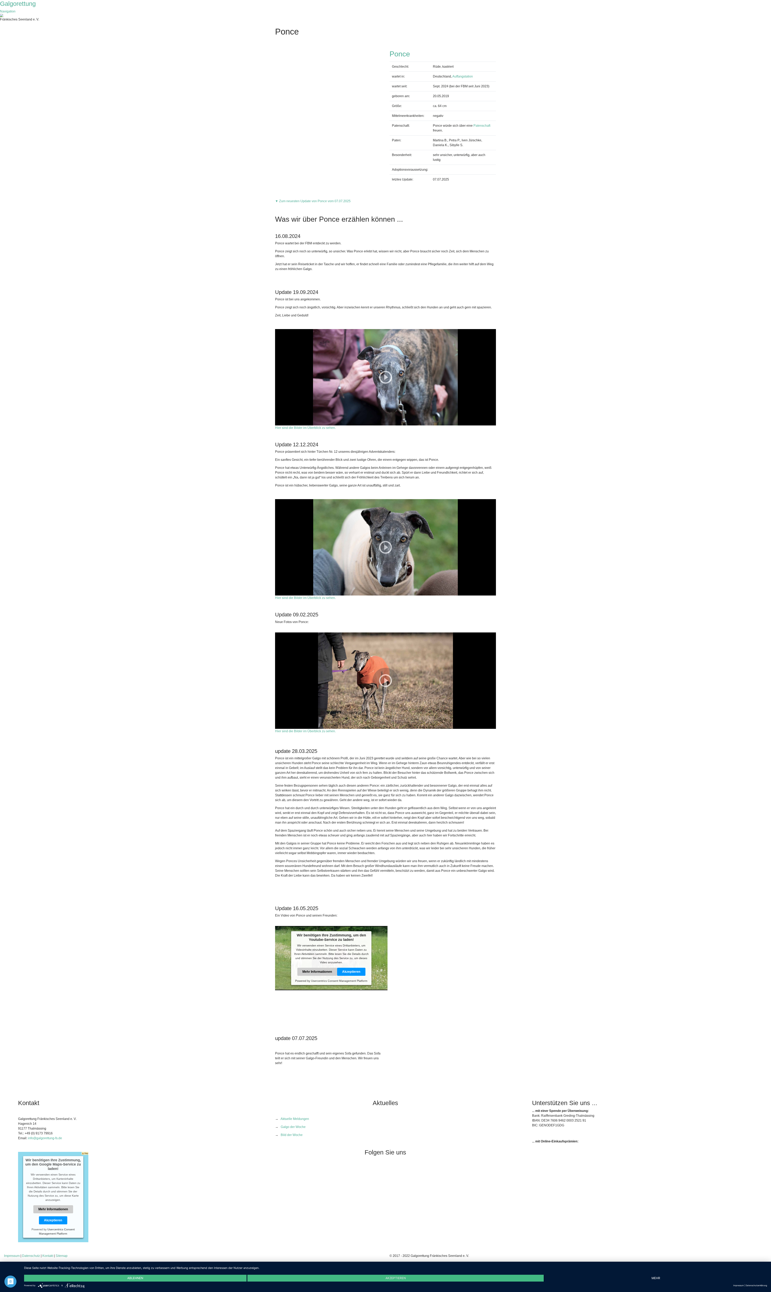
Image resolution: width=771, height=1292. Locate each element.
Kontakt (47, 1255)
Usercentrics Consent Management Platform (339, 980)
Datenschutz (31, 1255)
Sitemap (61, 1255)
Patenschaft (481, 125)
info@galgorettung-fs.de (45, 1138)
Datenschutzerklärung (756, 1285)
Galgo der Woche (293, 1127)
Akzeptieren (351, 971)
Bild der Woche (292, 1135)
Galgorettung (19, 3)
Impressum (12, 1255)
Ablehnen (135, 1278)
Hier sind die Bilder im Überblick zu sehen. (305, 427)
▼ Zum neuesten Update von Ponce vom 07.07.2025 (313, 201)
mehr (656, 1278)
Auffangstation (462, 76)
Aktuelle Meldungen (294, 1119)
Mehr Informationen (317, 971)
